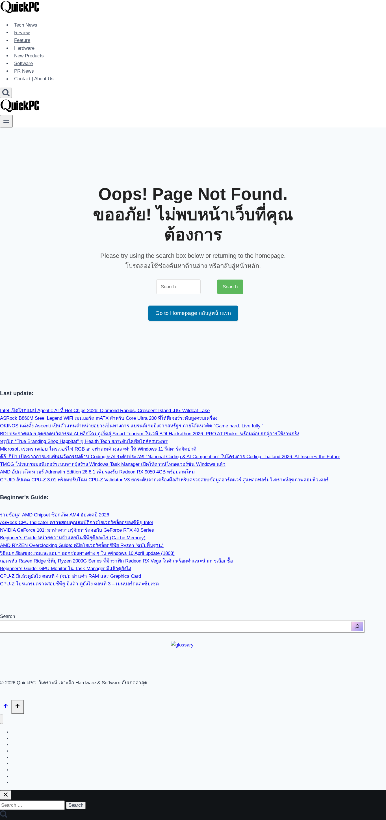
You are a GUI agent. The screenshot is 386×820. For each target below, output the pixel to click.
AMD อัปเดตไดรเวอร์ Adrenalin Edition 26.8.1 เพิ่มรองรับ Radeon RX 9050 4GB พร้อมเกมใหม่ (97, 472)
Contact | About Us (34, 79)
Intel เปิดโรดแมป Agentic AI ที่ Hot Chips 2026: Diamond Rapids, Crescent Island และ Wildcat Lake (105, 410)
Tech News (25, 25)
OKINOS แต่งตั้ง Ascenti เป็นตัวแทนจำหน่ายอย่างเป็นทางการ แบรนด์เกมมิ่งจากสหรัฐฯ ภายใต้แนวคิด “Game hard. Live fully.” (131, 426)
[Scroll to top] (5, 707)
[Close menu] (1, 719)
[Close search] (5, 795)
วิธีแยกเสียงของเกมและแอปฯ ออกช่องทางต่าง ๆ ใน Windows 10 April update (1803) (87, 553)
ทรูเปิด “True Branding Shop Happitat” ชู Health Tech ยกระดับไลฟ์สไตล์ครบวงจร (84, 441)
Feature (22, 40)
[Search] (357, 626)
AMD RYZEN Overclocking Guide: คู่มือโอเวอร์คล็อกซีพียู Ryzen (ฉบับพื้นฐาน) (82, 545)
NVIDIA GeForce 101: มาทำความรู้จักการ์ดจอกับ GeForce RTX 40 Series (77, 530)
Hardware (24, 48)
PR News (24, 71)
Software (23, 63)
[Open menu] (6, 121)
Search (7, 616)
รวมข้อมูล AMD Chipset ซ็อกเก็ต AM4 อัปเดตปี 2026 (54, 515)
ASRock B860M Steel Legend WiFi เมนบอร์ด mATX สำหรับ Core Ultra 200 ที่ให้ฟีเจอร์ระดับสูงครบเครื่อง (108, 418)
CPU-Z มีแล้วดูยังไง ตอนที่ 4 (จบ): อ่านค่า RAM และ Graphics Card (70, 576)
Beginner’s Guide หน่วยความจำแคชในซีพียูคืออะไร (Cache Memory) (73, 537)
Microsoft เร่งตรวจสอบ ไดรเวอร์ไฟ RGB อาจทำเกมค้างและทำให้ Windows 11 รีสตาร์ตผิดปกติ (98, 449)
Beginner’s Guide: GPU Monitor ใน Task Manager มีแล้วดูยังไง (65, 568)
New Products (29, 56)
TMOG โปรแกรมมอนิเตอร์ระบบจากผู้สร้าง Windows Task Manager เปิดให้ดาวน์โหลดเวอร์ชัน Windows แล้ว (112, 464)
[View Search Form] (6, 93)
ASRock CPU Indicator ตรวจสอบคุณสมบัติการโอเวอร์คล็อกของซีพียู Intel (76, 522)
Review (22, 32)
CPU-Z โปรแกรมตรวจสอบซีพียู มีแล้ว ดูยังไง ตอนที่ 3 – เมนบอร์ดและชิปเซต (79, 584)
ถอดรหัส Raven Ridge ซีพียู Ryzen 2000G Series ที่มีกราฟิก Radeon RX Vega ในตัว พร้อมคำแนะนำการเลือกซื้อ (116, 561)
